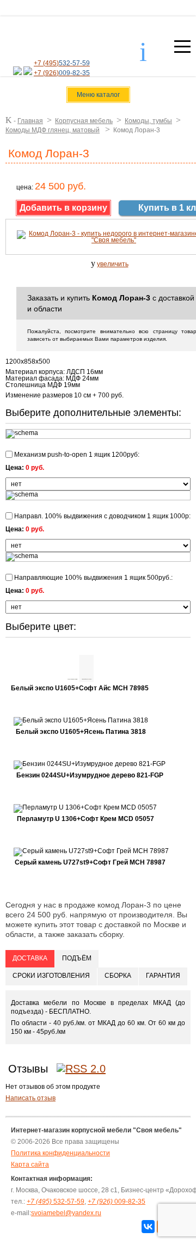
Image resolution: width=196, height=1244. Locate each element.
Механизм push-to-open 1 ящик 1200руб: (76, 454)
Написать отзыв (30, 1098)
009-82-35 (116, 1201)
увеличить (112, 264)
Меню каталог (98, 95)
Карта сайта (30, 1164)
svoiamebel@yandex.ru (66, 1213)
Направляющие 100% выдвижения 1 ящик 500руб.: (93, 577)
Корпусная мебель (84, 121)
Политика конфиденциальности (60, 1153)
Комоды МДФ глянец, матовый (52, 130)
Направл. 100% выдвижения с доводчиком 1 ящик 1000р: (102, 515)
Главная (30, 121)
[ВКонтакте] (148, 1226)
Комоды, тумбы (148, 121)
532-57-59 (55, 1201)
